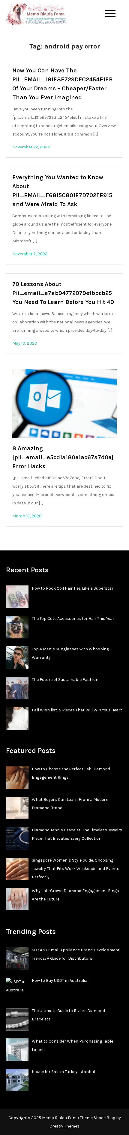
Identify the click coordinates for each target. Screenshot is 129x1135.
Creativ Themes (65, 1126)
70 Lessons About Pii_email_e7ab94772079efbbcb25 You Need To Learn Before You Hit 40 (63, 293)
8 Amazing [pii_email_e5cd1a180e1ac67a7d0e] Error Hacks (62, 457)
